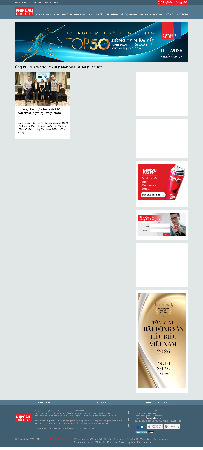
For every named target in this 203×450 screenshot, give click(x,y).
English (167, 2)
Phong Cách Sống (151, 14)
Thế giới (169, 14)
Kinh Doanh (44, 14)
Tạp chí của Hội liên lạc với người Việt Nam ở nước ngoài (36, 2)
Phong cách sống (83, 442)
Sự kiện (101, 402)
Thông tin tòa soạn (159, 402)
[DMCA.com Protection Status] (144, 432)
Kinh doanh (81, 439)
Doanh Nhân (78, 14)
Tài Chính (111, 14)
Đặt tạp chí (181, 2)
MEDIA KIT (43, 402)
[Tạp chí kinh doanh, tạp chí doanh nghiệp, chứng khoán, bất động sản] (24, 11)
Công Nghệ (61, 14)
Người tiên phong (114, 439)
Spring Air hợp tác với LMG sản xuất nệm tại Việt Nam (40, 111)
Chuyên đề (95, 14)
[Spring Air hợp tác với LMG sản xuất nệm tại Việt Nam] (42, 89)
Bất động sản (128, 14)
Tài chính (145, 439)
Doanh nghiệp (127, 442)
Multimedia (144, 442)
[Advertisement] (162, 265)
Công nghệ (96, 439)
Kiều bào (112, 442)
